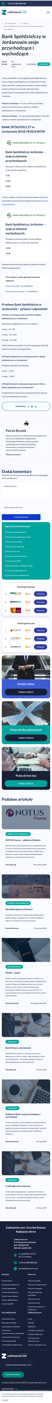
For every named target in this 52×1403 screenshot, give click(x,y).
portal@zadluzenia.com (28, 1268)
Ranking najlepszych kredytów (18, 1365)
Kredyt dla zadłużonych (16, 532)
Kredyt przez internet (15, 546)
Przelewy (43, 64)
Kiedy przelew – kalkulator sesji (20, 566)
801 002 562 (20, 3)
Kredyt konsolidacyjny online (19, 537)
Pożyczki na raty (13, 551)
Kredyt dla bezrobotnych (17, 556)
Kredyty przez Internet (15, 291)
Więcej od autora (13, 454)
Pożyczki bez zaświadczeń (18, 575)
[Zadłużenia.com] (14, 12)
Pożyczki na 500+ (14, 561)
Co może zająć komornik (17, 570)
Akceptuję (5, 1400)
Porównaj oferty (13, 1374)
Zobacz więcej (26, 692)
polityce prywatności (36, 1396)
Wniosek (40, 594)
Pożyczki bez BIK (13, 286)
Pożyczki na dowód (14, 542)
